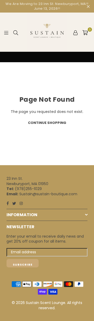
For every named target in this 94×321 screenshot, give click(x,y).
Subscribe (22, 264)
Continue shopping (47, 122)
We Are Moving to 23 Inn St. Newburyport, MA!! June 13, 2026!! (47, 6)
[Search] (15, 32)
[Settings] (75, 32)
